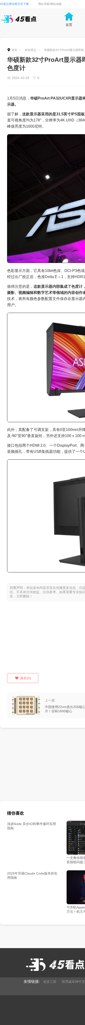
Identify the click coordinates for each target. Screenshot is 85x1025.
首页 (14, 50)
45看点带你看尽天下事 (14, 4)
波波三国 (49, 981)
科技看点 (30, 50)
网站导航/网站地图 (50, 4)
